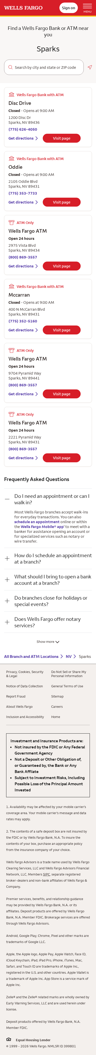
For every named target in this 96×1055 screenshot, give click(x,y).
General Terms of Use (67, 686)
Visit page (61, 138)
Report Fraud (15, 696)
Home (55, 717)
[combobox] (47, 67)
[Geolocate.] (90, 67)
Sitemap (57, 696)
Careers (57, 706)
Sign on (68, 7)
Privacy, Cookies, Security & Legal (25, 674)
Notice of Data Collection (24, 686)
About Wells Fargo (19, 706)
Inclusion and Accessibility (25, 717)
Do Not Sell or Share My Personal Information (68, 674)
